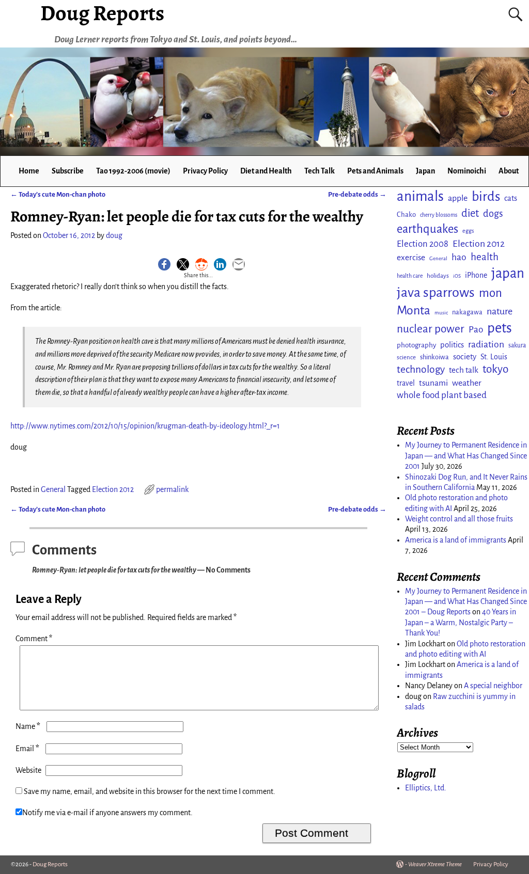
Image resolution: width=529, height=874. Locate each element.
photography (416, 345)
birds (486, 196)
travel (406, 383)
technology (421, 369)
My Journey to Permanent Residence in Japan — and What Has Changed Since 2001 (466, 455)
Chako (406, 214)
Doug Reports (50, 864)
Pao (476, 330)
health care (410, 276)
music (441, 312)
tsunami (433, 382)
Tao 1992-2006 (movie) (133, 171)
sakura (517, 345)
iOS (457, 276)
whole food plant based (442, 395)
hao (459, 257)
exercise (411, 257)
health (485, 256)
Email (27, 748)
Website (28, 770)
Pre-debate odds (357, 194)
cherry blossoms (438, 215)
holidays (438, 275)
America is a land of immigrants (455, 540)
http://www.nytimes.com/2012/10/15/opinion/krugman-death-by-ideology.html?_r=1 (145, 426)
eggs (468, 231)
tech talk (463, 370)
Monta (413, 310)
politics (452, 345)
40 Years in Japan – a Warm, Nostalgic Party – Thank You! (460, 622)
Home (29, 171)
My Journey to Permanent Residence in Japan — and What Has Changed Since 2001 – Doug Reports (466, 601)
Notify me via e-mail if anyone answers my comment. (107, 812)
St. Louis (493, 357)
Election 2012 (113, 489)
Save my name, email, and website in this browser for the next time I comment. (149, 791)
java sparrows (436, 292)
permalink (172, 489)
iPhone (476, 275)
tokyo (495, 369)
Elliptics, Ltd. (425, 788)
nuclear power (430, 329)
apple (458, 198)
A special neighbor (493, 685)
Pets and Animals (375, 171)
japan (507, 273)
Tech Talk (319, 171)
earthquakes (427, 229)
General (53, 489)
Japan (425, 171)
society (464, 356)
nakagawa (467, 312)
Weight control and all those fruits (459, 519)
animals (420, 196)
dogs (493, 214)
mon (490, 293)
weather (466, 383)
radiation (486, 344)
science (406, 357)
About (509, 171)
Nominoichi (466, 171)
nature (499, 311)
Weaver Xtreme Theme (435, 864)
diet (470, 213)
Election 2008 (422, 244)
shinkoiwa (434, 357)
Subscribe (68, 171)
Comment (33, 638)
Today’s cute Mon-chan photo (57, 194)
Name (27, 726)
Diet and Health (266, 171)
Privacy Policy (205, 171)
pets (499, 328)
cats (510, 198)
